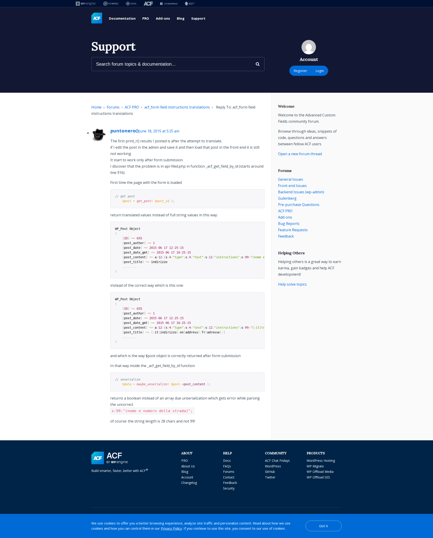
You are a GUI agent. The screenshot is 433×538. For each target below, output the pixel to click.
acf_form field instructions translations (177, 107)
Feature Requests (293, 229)
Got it (323, 526)
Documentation (122, 18)
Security (229, 488)
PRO (145, 18)
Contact (229, 477)
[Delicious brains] (189, 3)
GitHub (270, 471)
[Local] (131, 3)
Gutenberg (287, 198)
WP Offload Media (320, 471)
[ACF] (148, 3)
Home (96, 107)
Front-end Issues (292, 185)
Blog (180, 18)
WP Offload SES (318, 477)
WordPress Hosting (321, 460)
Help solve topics (292, 284)
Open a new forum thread (300, 153)
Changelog (189, 482)
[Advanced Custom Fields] (97, 18)
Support (198, 18)
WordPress (273, 466)
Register (300, 70)
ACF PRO (132, 107)
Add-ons (163, 18)
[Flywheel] (111, 3)
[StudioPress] (169, 3)
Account (187, 477)
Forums (113, 107)
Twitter (270, 477)
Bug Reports (288, 223)
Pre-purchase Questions (298, 204)
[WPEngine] (86, 3)
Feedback (286, 236)
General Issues (290, 179)
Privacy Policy (171, 528)
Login (320, 70)
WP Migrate (315, 466)
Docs (227, 460)
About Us (188, 466)
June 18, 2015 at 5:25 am (159, 131)
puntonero (123, 131)
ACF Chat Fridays (277, 460)
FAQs (227, 466)
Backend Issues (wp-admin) (301, 191)
